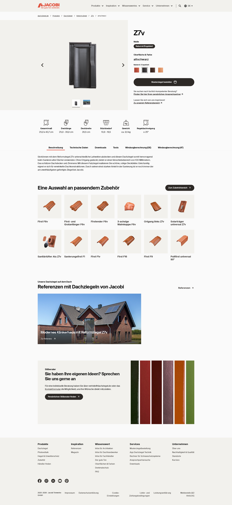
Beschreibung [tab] (56, 147)
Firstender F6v (99, 221)
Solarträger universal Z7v (178, 223)
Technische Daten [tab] (79, 147)
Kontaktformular (53, 389)
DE (189, 5)
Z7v (92, 16)
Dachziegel (68, 16)
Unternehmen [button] (162, 5)
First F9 (148, 256)
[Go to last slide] (42, 65)
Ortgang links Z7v (154, 221)
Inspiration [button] (111, 5)
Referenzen (184, 288)
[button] (76, 103)
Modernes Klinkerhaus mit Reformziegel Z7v (74, 332)
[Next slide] (123, 65)
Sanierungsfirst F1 (74, 256)
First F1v (95, 256)
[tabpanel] (116, 165)
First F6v (43, 221)
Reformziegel (81, 16)
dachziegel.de (43, 16)
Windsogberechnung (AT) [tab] (170, 147)
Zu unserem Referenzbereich (147, 103)
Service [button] (146, 5)
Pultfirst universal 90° (181, 258)
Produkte (56, 16)
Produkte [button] (95, 5)
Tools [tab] (116, 147)
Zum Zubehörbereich (177, 187)
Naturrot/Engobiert (144, 46)
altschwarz (102, 16)
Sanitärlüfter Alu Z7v (49, 256)
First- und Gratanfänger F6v (74, 223)
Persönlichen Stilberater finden (62, 396)
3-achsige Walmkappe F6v (126, 223)
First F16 (122, 256)
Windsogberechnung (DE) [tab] (138, 147)
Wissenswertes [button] (129, 5)
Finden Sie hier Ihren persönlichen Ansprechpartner (157, 94)
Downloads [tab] (100, 147)
